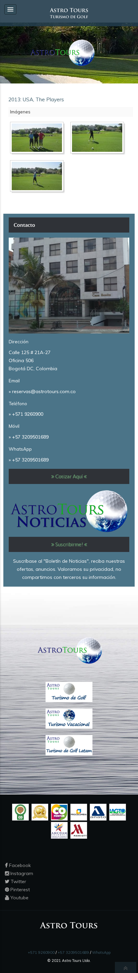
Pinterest (19, 890)
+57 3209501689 (30, 437)
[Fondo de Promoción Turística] (59, 812)
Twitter (17, 881)
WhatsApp (101, 952)
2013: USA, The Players (36, 99)
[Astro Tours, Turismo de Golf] (69, 13)
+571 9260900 (27, 414)
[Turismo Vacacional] (69, 718)
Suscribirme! (69, 544)
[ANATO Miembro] (98, 812)
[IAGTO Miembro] (118, 812)
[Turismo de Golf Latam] (69, 745)
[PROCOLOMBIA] (79, 812)
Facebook (19, 865)
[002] (99, 139)
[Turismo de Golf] (69, 692)
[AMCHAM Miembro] (59, 830)
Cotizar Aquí (69, 476)
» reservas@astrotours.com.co (42, 391)
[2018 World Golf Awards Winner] (40, 812)
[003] (38, 177)
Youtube (18, 898)
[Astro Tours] (61, 52)
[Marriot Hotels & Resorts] (79, 830)
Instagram (21, 873)
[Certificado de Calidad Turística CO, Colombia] (20, 812)
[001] (38, 139)
